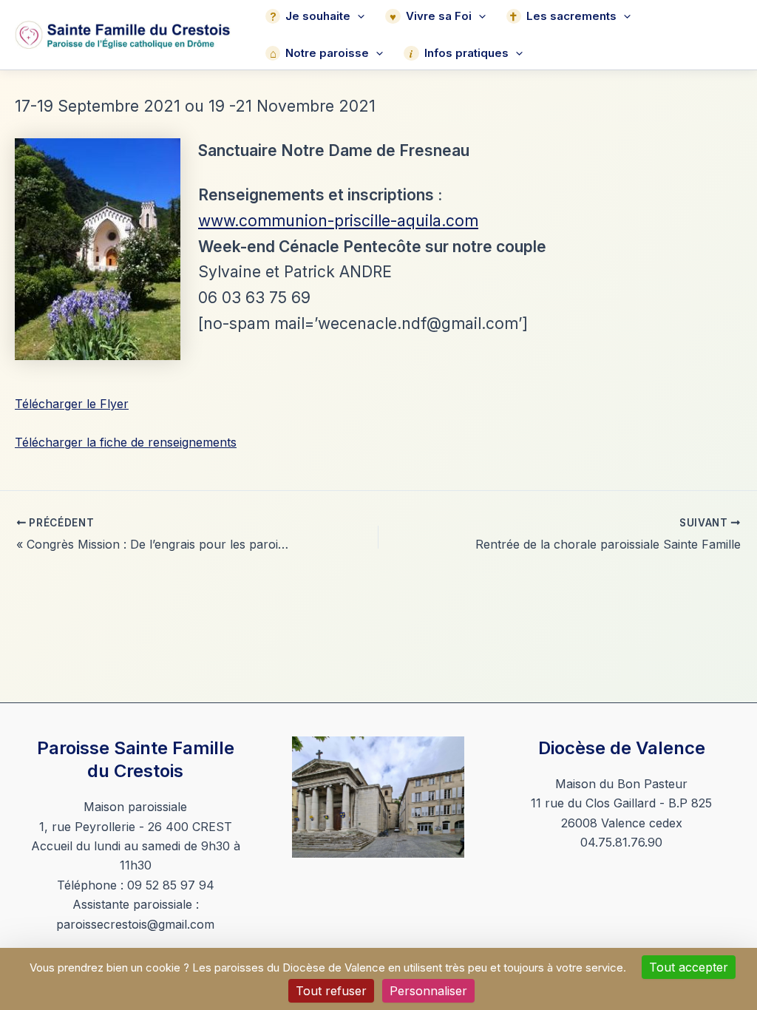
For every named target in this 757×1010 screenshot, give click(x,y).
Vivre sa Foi (439, 16)
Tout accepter (688, 967)
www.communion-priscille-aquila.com (338, 220)
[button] (357, 16)
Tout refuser (331, 990)
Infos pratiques (466, 53)
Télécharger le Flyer (72, 403)
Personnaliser (428, 990)
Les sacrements (571, 16)
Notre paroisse (327, 53)
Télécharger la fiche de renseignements (126, 442)
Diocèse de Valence (621, 748)
